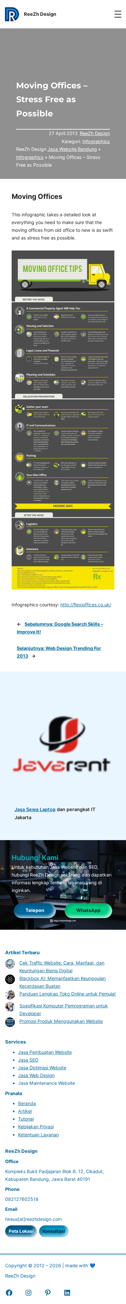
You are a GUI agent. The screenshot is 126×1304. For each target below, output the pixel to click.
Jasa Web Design (36, 1075)
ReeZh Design (95, 133)
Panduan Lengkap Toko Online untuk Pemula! (67, 993)
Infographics (96, 141)
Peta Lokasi (21, 1231)
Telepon (35, 910)
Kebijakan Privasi (36, 1126)
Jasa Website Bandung (72, 149)
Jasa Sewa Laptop (35, 809)
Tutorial (26, 1119)
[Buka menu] (118, 14)
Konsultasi (54, 1231)
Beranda (27, 1103)
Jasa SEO (28, 1060)
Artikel (25, 1111)
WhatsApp (88, 910)
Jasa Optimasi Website (42, 1067)
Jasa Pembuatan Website (45, 1052)
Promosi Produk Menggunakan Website (61, 1021)
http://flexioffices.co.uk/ (85, 604)
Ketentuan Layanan (38, 1134)
